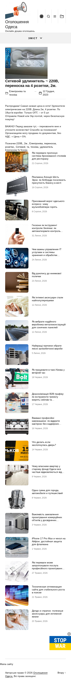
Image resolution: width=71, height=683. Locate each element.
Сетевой (20, 146)
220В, (19, 143)
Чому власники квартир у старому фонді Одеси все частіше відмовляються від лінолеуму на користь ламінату (47, 472)
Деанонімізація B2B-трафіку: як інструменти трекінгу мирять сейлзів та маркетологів (48, 398)
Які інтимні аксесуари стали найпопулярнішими (47, 299)
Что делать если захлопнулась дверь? (44, 443)
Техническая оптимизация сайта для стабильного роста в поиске (48, 589)
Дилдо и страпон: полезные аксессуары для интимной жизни (47, 613)
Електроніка (36, 143)
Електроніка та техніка (16, 150)
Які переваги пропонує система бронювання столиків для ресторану (49, 155)
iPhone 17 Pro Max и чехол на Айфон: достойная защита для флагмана (48, 541)
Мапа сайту (6, 664)
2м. (26, 143)
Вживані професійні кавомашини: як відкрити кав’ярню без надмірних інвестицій (46, 422)
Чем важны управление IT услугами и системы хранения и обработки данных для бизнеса (47, 253)
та (28, 146)
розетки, (9, 146)
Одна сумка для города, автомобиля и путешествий (47, 492)
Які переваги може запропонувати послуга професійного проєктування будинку (48, 566)
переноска (50, 143)
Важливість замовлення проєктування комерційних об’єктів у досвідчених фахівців (47, 518)
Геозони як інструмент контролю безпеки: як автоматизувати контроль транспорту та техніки (46, 229)
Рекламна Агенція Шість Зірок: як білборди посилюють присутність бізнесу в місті (49, 180)
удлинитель (46, 146)
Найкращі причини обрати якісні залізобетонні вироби (47, 347)
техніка (34, 146)
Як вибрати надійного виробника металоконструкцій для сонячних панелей (49, 324)
